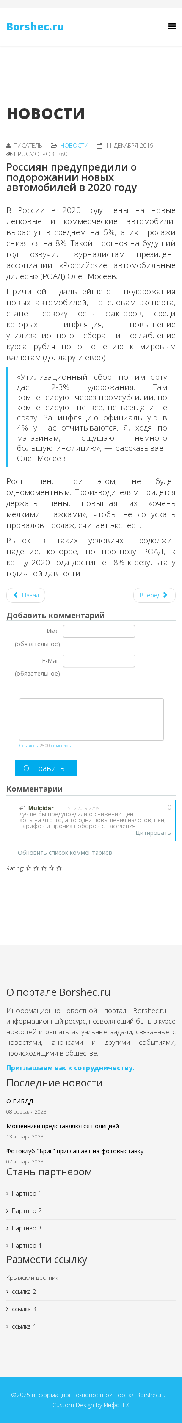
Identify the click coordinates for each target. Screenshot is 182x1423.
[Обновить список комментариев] (72, 787)
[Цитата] (51, 689)
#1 (23, 808)
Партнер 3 (26, 1228)
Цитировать (153, 833)
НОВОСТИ (74, 145)
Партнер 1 (26, 1193)
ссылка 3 (24, 1309)
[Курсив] (30, 689)
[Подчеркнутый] (41, 689)
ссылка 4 (24, 1326)
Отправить (44, 768)
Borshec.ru (35, 26)
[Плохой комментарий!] (150, 809)
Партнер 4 (26, 1245)
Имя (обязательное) (37, 637)
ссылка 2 (24, 1292)
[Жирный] (20, 689)
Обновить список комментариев (65, 852)
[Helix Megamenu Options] (172, 26)
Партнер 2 (26, 1211)
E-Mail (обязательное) (37, 667)
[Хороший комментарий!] (139, 809)
